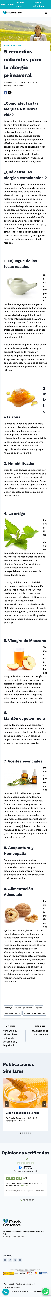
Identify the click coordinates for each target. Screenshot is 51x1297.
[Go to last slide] (7, 1104)
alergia (8, 1008)
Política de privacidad (25, 1284)
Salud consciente (12, 45)
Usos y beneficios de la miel (22, 1112)
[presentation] (25, 1093)
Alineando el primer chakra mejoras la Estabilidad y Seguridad (11, 1036)
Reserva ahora (20, 4)
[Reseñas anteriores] (2, 1185)
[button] (45, 1291)
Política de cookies (12, 1288)
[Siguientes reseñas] (49, 1185)
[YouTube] (20, 1260)
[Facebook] (5, 92)
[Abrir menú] (46, 13)
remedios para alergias (34, 1013)
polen (39, 1008)
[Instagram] (15, 1260)
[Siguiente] (44, 1104)
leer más (24, 1185)
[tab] (20, 1133)
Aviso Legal (9, 1284)
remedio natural (12, 1013)
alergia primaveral (24, 1008)
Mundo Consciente (15, 82)
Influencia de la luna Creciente (39, 1030)
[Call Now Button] (5, 1292)
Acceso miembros (38, 4)
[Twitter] (10, 1260)
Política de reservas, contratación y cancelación (25, 1291)
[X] (10, 92)
